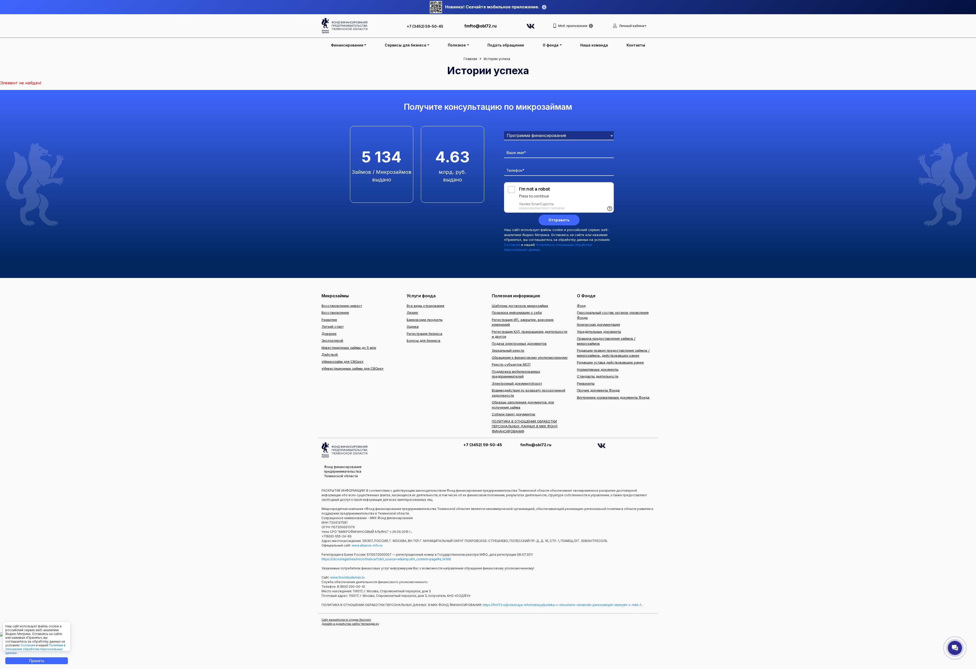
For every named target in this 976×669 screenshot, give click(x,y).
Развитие (329, 320)
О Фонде (586, 295)
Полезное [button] (457, 45)
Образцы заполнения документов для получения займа (523, 404)
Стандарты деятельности (597, 376)
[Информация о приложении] (591, 26)
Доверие (329, 334)
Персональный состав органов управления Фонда (613, 315)
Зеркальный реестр (508, 350)
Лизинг (412, 312)
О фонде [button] (551, 45)
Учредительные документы (599, 332)
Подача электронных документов (519, 343)
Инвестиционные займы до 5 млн (349, 348)
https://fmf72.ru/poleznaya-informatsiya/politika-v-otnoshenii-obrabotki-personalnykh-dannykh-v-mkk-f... (563, 605)
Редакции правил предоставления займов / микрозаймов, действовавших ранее (613, 352)
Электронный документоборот (517, 383)
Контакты (636, 45)
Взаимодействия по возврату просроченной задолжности (528, 392)
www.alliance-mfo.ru (367, 545)
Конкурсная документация (598, 324)
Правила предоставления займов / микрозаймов (606, 341)
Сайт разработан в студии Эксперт (346, 619)
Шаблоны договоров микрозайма (520, 306)
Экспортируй (332, 340)
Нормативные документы (597, 369)
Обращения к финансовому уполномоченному (530, 357)
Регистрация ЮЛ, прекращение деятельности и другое (529, 334)
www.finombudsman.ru (347, 577)
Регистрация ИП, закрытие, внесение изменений (523, 322)
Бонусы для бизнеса (423, 340)
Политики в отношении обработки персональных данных (35, 649)
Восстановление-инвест (342, 306)
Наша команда (594, 45)
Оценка (413, 326)
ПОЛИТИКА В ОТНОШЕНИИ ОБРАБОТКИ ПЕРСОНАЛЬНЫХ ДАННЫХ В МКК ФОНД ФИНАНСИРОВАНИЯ (525, 426)
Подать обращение (505, 45)
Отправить (559, 220)
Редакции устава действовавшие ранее (610, 362)
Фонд (581, 306)
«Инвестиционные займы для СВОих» (353, 368)
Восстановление (335, 312)
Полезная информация (516, 295)
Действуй (330, 354)
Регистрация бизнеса (424, 334)
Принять (36, 660)
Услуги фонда (421, 295)
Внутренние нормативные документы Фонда (613, 397)
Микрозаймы (335, 295)
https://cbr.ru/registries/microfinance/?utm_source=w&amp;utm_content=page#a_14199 (386, 559)
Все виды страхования (425, 306)
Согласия (512, 245)
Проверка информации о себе (517, 312)
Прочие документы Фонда (598, 390)
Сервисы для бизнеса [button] (405, 45)
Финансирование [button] (347, 45)
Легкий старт (333, 326)
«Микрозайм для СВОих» (342, 362)
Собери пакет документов (513, 414)
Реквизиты (585, 383)
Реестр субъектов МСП (511, 364)
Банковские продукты (425, 320)
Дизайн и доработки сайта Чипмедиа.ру (350, 624)
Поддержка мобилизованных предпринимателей (516, 374)
